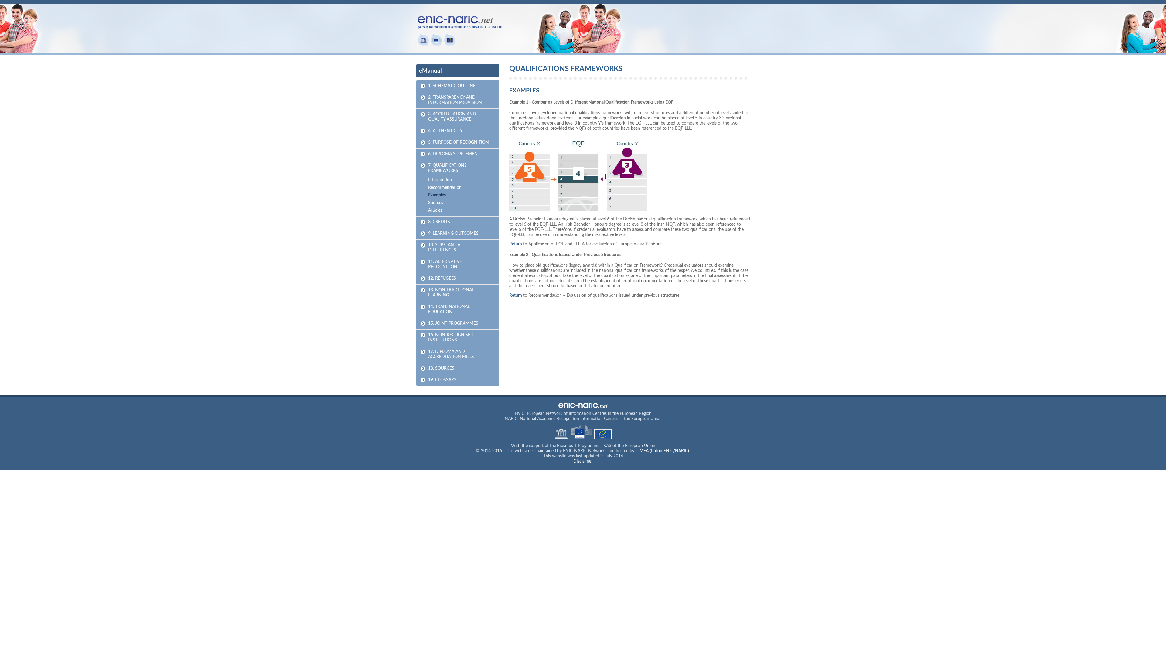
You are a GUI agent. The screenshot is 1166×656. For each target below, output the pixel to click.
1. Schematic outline (452, 86)
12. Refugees (442, 278)
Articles (435, 210)
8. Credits (439, 222)
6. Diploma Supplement (454, 154)
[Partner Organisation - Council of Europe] (449, 44)
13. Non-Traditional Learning (451, 292)
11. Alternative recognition (445, 264)
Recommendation (445, 188)
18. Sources (441, 368)
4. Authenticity (445, 131)
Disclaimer (583, 461)
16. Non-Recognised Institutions (451, 337)
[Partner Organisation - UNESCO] (561, 438)
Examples (437, 195)
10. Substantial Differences (445, 247)
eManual (430, 71)
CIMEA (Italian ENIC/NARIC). (663, 451)
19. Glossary (442, 380)
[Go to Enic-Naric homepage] (460, 26)
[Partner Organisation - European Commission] (436, 44)
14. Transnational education (449, 309)
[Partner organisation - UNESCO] (423, 44)
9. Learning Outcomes (453, 233)
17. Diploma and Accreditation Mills (451, 354)
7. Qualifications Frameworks (447, 168)
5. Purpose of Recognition (458, 142)
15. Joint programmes (453, 323)
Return (515, 244)
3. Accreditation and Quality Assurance (452, 116)
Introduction (440, 180)
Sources (435, 203)
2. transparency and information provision (455, 100)
